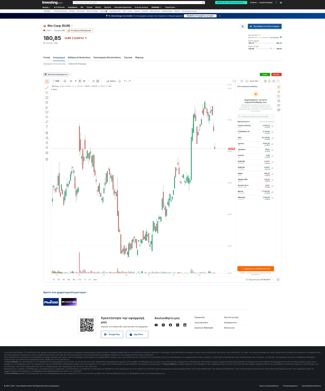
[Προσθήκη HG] (272, 156)
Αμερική (137, 11)
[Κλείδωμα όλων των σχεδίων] (47, 142)
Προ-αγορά (81, 11)
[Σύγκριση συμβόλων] (65, 81)
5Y (90, 280)
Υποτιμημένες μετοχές (189, 11)
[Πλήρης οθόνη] (278, 81)
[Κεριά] (98, 81)
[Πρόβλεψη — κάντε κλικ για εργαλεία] (47, 117)
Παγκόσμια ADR (115, 11)
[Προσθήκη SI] (272, 150)
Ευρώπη (145, 11)
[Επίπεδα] (47, 152)
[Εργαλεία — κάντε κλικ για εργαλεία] (47, 122)
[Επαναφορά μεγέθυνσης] (149, 270)
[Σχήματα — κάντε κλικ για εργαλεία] (47, 97)
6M (74, 280)
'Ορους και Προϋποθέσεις (269, 386)
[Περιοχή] (93, 81)
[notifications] (276, 2)
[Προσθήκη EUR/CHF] (272, 168)
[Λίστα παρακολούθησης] (279, 87)
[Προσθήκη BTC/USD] (272, 192)
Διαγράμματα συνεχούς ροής (54, 64)
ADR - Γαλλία (127, 11)
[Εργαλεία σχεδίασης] (51, 180)
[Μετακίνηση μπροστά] (146, 270)
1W (59, 280)
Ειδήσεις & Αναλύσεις (79, 57)
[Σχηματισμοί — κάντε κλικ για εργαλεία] (47, 112)
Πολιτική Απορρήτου (290, 386)
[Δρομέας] (47, 81)
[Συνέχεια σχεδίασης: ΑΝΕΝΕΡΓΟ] (47, 137)
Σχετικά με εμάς (231, 317)
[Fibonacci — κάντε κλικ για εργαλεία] (47, 102)
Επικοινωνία (229, 328)
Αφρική (176, 11)
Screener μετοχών (141, 7)
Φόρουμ (139, 57)
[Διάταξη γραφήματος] (235, 81)
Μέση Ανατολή (155, 11)
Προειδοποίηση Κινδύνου (311, 386)
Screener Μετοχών (60, 11)
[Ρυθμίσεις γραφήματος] (274, 81)
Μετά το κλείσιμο (92, 11)
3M (68, 280)
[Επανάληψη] (129, 81)
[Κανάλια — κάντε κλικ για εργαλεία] (47, 92)
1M (84, 81)
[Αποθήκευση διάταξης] (242, 81)
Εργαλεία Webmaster (204, 328)
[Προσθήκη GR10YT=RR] (272, 186)
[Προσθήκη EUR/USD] (272, 162)
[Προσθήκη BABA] (272, 180)
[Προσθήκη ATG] (272, 126)
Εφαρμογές (200, 317)
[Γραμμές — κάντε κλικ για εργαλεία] (47, 88)
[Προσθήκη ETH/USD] (272, 198)
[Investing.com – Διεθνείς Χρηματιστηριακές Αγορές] (52, 2)
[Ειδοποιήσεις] (279, 92)
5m (71, 81)
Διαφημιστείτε (230, 322)
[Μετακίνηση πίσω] (143, 270)
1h (75, 81)
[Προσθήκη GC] (272, 144)
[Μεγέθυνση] (139, 270)
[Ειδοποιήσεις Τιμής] (119, 81)
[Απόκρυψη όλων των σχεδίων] (47, 147)
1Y (85, 280)
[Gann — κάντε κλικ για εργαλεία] (47, 107)
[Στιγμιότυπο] (265, 81)
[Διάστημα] (88, 81)
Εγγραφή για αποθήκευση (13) (257, 269)
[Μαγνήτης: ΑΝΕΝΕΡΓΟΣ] (47, 133)
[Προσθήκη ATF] (272, 132)
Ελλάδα (72, 11)
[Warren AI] (279, 110)
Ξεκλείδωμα (274, 37)
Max (95, 280)
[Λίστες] (279, 96)
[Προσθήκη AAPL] (272, 174)
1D (80, 81)
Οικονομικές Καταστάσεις (107, 57)
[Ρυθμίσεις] (278, 280)
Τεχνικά (128, 57)
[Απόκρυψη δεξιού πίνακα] (234, 180)
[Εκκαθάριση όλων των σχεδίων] (47, 159)
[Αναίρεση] (125, 81)
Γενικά (46, 57)
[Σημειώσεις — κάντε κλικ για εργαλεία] (47, 126)
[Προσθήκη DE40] (272, 138)
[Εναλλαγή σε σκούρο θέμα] (269, 81)
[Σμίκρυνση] (136, 270)
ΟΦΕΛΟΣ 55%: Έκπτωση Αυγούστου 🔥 (231, 2)
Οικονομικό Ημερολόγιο (122, 7)
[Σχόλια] (279, 105)
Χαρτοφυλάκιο (201, 322)
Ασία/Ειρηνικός (167, 11)
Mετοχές (47, 11)
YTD (79, 280)
